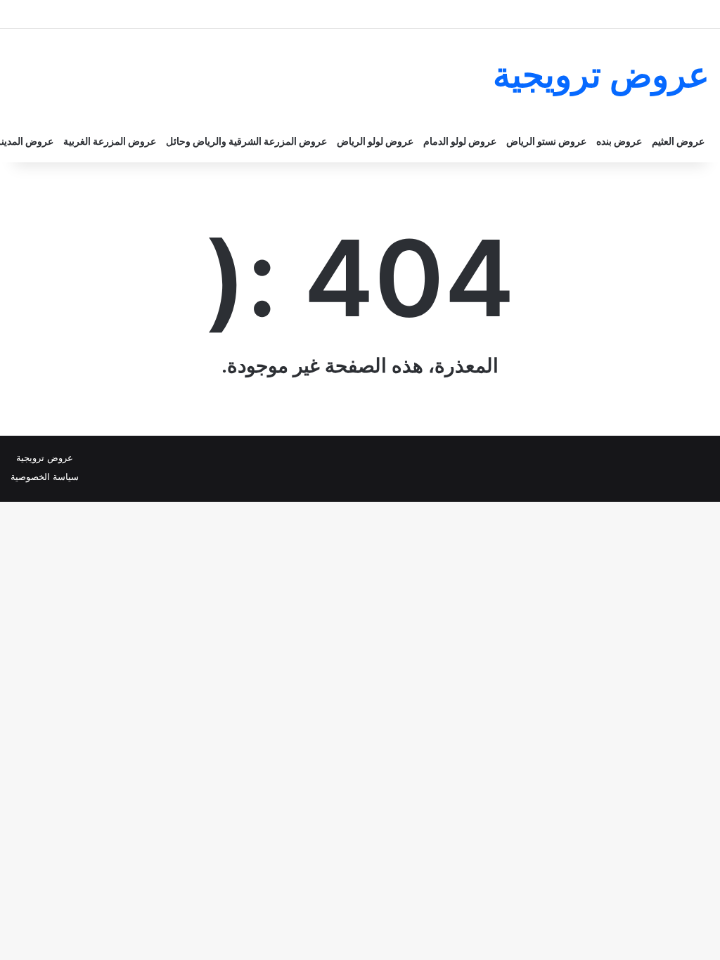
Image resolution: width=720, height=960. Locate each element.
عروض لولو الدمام (459, 141)
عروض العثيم (678, 141)
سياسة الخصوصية (45, 476)
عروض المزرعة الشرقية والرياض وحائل (246, 141)
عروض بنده (619, 141)
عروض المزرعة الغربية (109, 141)
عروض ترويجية (44, 457)
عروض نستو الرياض (546, 141)
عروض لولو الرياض (375, 141)
